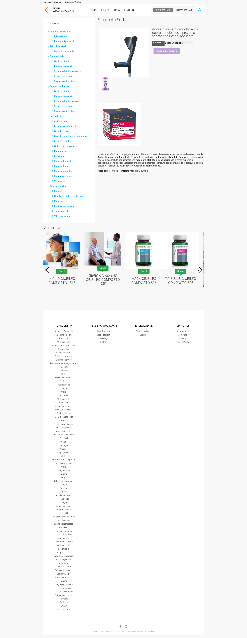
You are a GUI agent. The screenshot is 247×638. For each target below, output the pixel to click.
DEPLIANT (117, 10)
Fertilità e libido (62, 141)
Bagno (57, 191)
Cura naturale (57, 56)
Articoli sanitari (58, 46)
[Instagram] (126, 626)
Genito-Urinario (62, 61)
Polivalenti (59, 156)
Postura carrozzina (64, 206)
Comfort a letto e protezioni (68, 196)
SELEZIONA (157, 42)
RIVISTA (105, 10)
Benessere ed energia (65, 126)
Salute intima (61, 166)
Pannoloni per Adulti (64, 41)
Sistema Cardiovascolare (67, 71)
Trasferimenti (61, 211)
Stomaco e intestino (64, 81)
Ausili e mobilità (58, 186)
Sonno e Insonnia (63, 76)
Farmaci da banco (59, 86)
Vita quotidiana (62, 216)
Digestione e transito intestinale (71, 136)
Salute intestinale (63, 161)
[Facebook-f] (120, 626)
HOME (94, 10)
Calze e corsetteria (64, 51)
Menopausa (60, 151)
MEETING (131, 10)
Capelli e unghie (62, 131)
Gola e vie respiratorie (65, 146)
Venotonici (59, 181)
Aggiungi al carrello (166, 51)
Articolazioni (60, 121)
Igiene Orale (60, 36)
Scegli (62, 271)
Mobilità (58, 201)
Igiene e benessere (60, 31)
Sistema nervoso (63, 176)
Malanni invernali (63, 66)
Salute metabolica (63, 171)
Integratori (55, 116)
